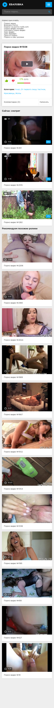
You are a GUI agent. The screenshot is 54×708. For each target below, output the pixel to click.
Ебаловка (16, 5)
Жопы (18, 93)
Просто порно (10, 35)
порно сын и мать (10, 20)
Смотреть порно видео (14, 30)
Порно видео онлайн (14, 28)
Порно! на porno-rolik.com (16, 27)
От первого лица (29, 89)
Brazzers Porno (11, 25)
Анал (17, 89)
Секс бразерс (10, 34)
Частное (41, 89)
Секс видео (9, 32)
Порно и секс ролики (14, 37)
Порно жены (10, 23)
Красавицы (9, 93)
